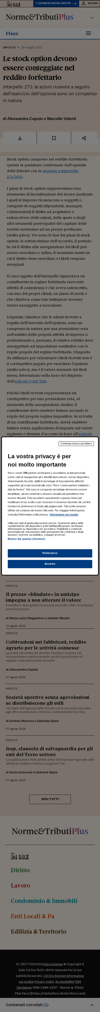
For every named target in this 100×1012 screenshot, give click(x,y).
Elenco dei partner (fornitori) (26, 538)
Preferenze (50, 553)
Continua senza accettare (76, 443)
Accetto (50, 563)
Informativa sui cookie (64, 514)
